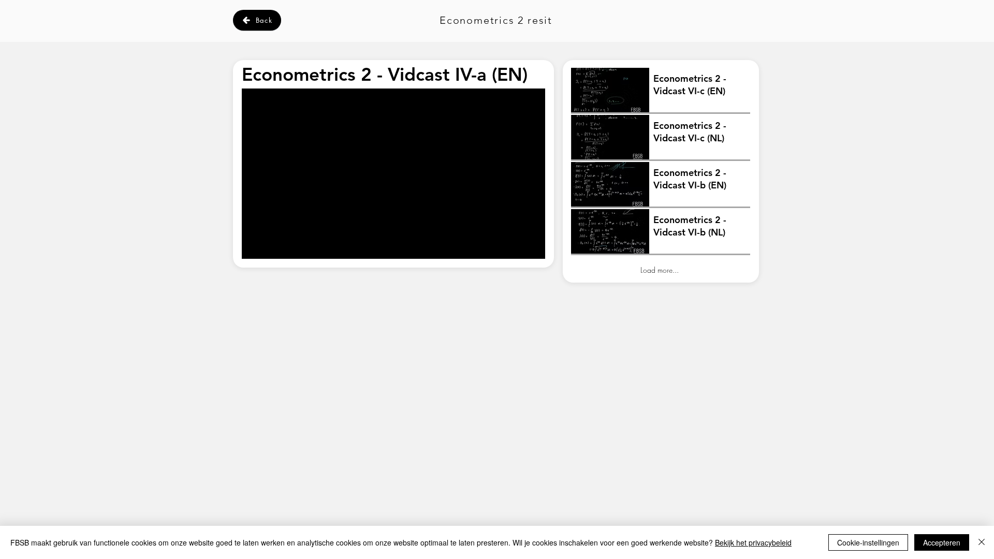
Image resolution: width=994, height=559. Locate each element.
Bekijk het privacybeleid (753, 542)
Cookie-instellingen (868, 542)
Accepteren (941, 542)
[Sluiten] (981, 542)
